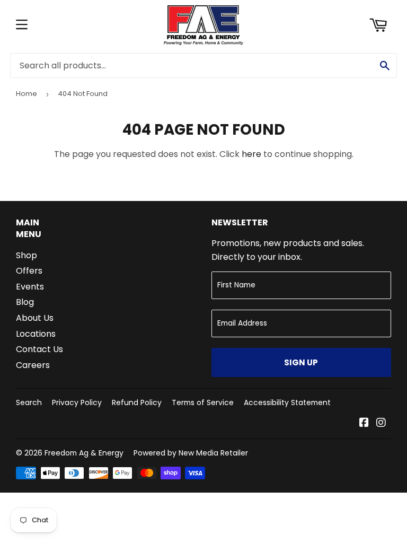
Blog (25, 302)
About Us (35, 318)
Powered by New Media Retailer (191, 453)
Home (26, 94)
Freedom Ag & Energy (84, 453)
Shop (26, 255)
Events (30, 287)
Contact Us (39, 349)
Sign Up (301, 362)
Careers (33, 365)
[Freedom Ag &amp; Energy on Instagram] (381, 423)
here (251, 154)
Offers (29, 271)
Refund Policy (137, 402)
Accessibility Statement (287, 402)
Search (29, 402)
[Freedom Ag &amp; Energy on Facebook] (364, 423)
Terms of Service (203, 402)
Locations (36, 334)
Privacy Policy (77, 402)
